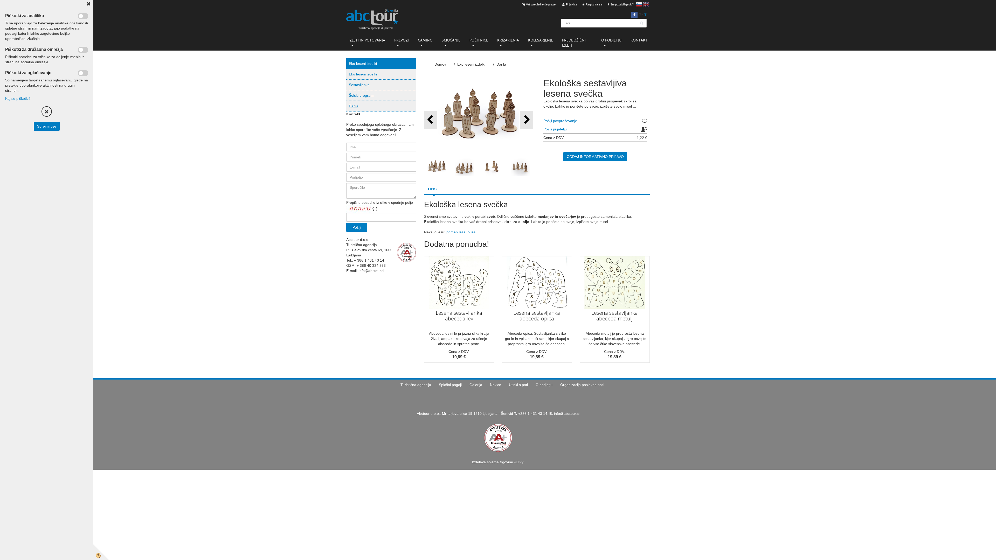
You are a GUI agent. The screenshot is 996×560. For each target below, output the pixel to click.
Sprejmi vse (46, 126)
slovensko (639, 4)
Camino (425, 40)
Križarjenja (508, 40)
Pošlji (356, 227)
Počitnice (478, 40)
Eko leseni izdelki (363, 74)
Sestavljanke (359, 85)
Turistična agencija (415, 385)
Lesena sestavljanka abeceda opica (537, 315)
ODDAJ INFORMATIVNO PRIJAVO (595, 157)
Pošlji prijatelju (555, 129)
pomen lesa (456, 232)
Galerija (475, 385)
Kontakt (639, 40)
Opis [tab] (432, 189)
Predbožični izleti (574, 43)
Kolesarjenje (540, 40)
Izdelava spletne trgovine (492, 462)
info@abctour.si (566, 413)
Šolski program (361, 95)
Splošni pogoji (450, 385)
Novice (495, 385)
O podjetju (611, 40)
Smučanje (451, 40)
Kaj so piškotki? (18, 98)
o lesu (473, 232)
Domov (440, 64)
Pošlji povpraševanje (560, 121)
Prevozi (401, 40)
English (646, 4)
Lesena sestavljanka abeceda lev (459, 315)
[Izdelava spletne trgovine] (519, 462)
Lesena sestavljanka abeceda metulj (614, 315)
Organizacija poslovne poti (582, 385)
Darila (353, 106)
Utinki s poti (518, 385)
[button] (526, 120)
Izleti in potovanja (367, 40)
